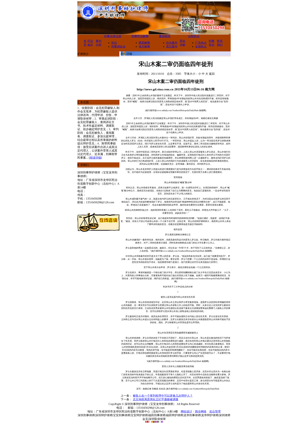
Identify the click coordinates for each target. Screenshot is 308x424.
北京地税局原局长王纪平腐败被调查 (155, 399)
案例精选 (164, 36)
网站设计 (186, 411)
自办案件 (172, 42)
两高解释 (144, 42)
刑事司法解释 (140, 36)
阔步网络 (200, 411)
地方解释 (144, 46)
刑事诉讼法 (118, 46)
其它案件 (172, 46)
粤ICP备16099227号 (179, 407)
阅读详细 (95, 157)
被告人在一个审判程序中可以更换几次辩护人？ (163, 395)
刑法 (114, 42)
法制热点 (193, 36)
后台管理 (215, 411)
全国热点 (201, 46)
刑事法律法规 (112, 36)
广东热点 (201, 42)
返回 (212, 73)
